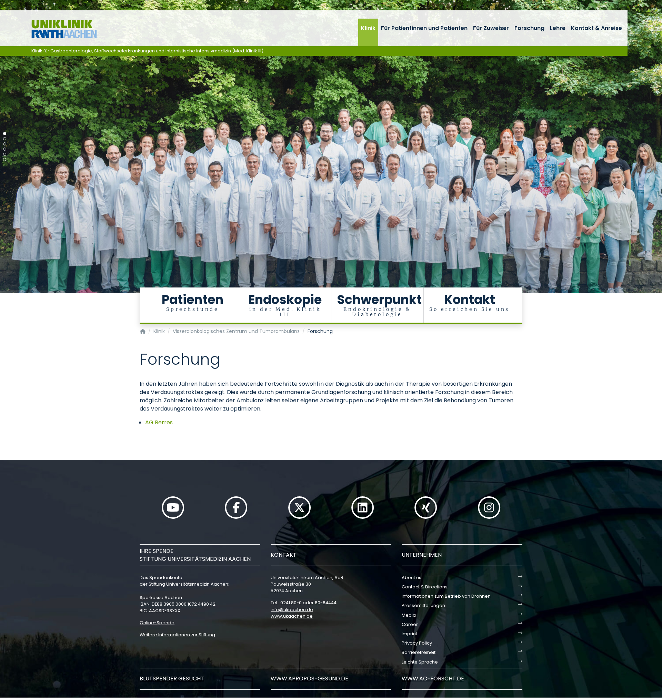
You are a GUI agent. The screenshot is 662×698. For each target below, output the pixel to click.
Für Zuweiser (491, 28)
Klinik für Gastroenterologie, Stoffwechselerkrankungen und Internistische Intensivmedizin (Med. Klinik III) (147, 51)
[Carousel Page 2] (4, 138)
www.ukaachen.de (292, 616)
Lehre (557, 28)
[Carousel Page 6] (4, 159)
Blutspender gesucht (172, 678)
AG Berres (159, 422)
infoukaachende (292, 610)
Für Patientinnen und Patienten (424, 28)
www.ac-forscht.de (433, 678)
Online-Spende (157, 623)
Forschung (529, 28)
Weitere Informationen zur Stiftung (177, 635)
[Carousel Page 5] (4, 154)
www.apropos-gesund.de (309, 678)
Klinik (368, 28)
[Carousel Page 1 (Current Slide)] (4, 133)
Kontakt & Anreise (596, 28)
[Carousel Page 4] (4, 149)
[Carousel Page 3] (4, 143)
